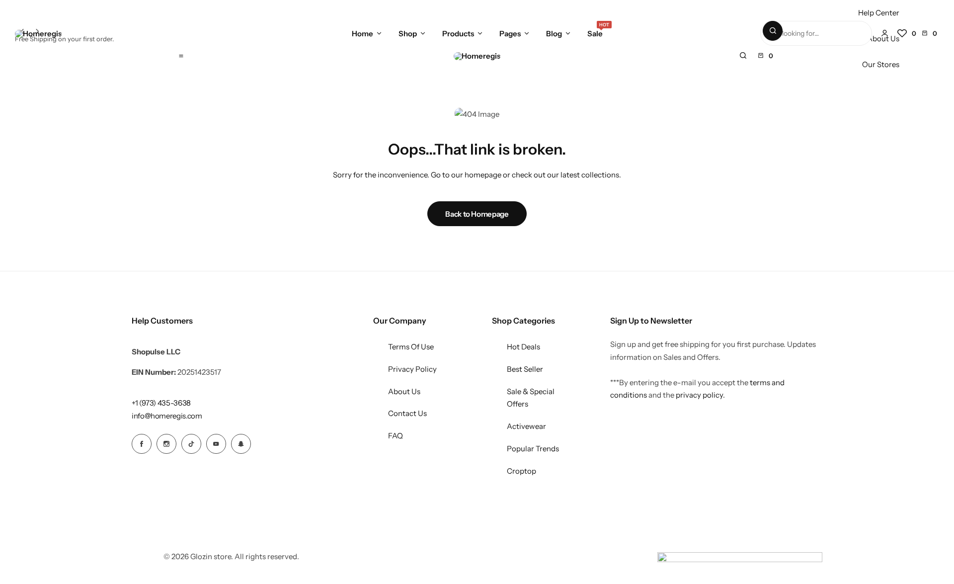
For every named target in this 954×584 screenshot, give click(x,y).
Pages (510, 33)
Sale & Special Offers (531, 398)
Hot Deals (523, 346)
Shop (407, 33)
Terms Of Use (411, 346)
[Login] (884, 33)
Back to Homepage (476, 214)
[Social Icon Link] (142, 444)
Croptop (521, 471)
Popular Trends (533, 448)
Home (362, 33)
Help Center (878, 12)
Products (458, 33)
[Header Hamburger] (181, 55)
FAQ (395, 435)
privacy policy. (700, 395)
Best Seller (525, 369)
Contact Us (407, 413)
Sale (595, 32)
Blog (554, 33)
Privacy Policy (412, 369)
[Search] (773, 31)
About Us (404, 391)
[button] (907, 33)
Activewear (526, 426)
